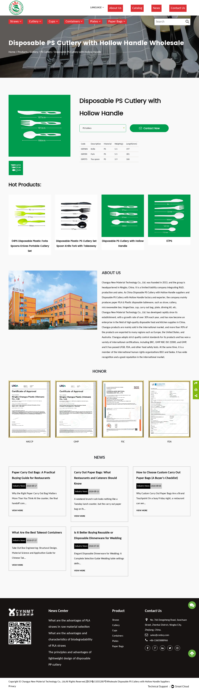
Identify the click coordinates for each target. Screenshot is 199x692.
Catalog (137, 8)
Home (12, 52)
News (156, 8)
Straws (14, 21)
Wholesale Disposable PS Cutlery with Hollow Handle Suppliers (138, 682)
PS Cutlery (46, 52)
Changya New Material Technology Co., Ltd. (44, 682)
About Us (115, 8)
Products (23, 52)
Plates (94, 21)
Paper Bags (115, 21)
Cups (52, 21)
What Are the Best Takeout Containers (37, 532)
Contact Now (151, 128)
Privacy (12, 686)
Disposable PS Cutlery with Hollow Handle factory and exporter (133, 297)
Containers (73, 21)
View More (17, 510)
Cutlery (34, 21)
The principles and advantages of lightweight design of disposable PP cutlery (70, 658)
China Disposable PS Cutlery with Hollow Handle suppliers (156, 292)
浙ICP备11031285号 (96, 682)
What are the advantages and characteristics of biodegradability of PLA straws (70, 639)
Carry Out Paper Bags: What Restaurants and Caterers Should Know (95, 478)
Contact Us (178, 8)
